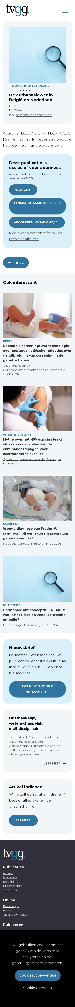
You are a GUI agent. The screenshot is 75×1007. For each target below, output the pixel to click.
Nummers (10, 877)
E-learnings (11, 906)
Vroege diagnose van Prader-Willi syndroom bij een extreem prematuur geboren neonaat (35, 533)
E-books (9, 910)
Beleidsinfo (12, 605)
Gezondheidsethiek (16, 365)
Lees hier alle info (24, 239)
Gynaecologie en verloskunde (24, 459)
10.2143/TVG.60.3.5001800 (34, 115)
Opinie (7, 341)
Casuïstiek (11, 523)
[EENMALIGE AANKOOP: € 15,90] (37, 209)
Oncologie (53, 459)
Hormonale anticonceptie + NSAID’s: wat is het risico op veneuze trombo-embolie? (35, 615)
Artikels (8, 873)
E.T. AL (13, 106)
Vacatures (10, 890)
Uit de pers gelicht (17, 434)
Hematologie (33, 625)
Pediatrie (37, 543)
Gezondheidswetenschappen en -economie (34, 370)
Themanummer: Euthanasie (29, 85)
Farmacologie (13, 625)
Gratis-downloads (15, 914)
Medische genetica (16, 543)
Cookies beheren (37, 988)
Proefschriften (13, 886)
